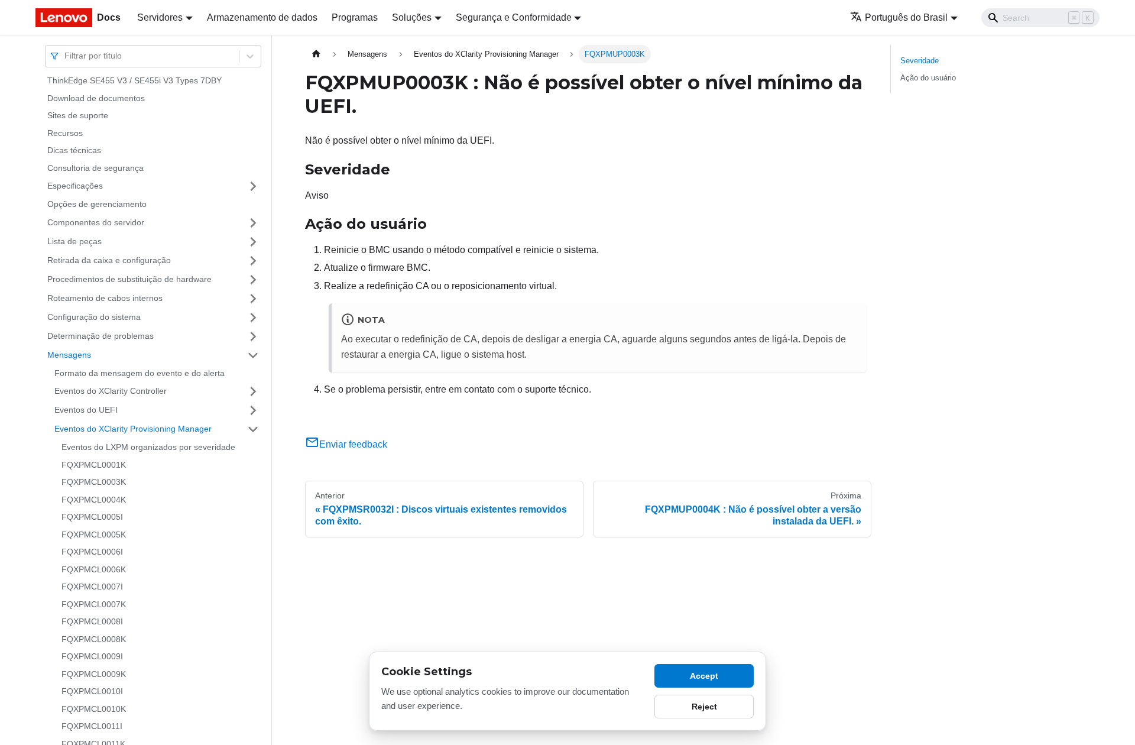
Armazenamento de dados (262, 17)
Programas (355, 17)
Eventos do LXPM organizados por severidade (148, 447)
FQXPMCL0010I (92, 691)
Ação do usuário (928, 77)
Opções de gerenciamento (97, 204)
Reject (704, 706)
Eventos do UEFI (86, 409)
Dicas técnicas (74, 150)
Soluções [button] (412, 17)
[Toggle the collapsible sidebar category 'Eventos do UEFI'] (253, 410)
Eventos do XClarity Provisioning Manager (133, 428)
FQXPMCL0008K (93, 639)
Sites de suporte (77, 115)
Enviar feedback (353, 444)
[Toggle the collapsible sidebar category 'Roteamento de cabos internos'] (253, 298)
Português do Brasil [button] (906, 17)
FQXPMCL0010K (93, 709)
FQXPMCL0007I (92, 586)
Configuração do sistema (94, 317)
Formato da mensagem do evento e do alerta (139, 373)
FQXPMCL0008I (92, 621)
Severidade (919, 60)
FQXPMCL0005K (93, 534)
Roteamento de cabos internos (105, 298)
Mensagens (69, 354)
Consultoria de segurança (95, 168)
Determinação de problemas (100, 336)
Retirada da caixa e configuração (109, 260)
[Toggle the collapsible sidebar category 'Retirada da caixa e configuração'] (253, 260)
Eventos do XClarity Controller (110, 391)
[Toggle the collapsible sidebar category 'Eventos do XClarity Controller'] (253, 391)
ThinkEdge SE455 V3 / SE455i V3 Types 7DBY (134, 80)
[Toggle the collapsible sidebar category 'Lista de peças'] (253, 241)
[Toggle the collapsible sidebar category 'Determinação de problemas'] (253, 336)
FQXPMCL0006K (93, 569)
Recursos (65, 133)
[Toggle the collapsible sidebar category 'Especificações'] (253, 186)
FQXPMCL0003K (93, 482)
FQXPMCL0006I (92, 551)
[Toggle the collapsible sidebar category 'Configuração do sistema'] (253, 317)
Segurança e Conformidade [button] (514, 17)
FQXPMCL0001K (93, 464)
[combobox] (65, 56)
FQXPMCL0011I (91, 726)
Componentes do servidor (95, 222)
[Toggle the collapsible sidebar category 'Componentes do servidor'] (253, 222)
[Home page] (316, 54)
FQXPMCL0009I (92, 656)
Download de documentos (96, 98)
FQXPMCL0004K (93, 499)
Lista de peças (74, 241)
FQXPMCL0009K (93, 674)
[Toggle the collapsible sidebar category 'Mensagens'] (253, 355)
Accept (704, 676)
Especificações (75, 185)
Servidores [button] (160, 17)
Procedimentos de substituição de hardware (129, 279)
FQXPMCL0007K (93, 604)
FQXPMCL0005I (92, 517)
